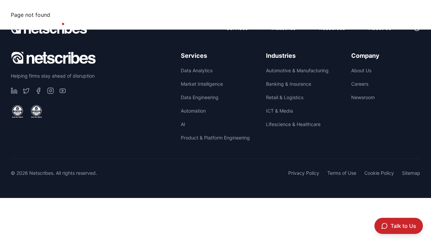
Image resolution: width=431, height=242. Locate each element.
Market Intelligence (202, 84)
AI (183, 124)
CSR (322, 8)
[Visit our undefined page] (14, 90)
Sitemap (411, 173)
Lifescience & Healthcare (293, 124)
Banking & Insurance (288, 84)
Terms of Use (341, 173)
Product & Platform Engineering (215, 137)
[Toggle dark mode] (417, 28)
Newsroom (403, 8)
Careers (359, 8)
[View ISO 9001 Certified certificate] (17, 111)
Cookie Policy (379, 173)
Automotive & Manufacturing (297, 70)
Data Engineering (200, 97)
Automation (193, 111)
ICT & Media (279, 111)
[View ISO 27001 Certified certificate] (36, 111)
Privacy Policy (303, 173)
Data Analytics (196, 70)
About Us (361, 70)
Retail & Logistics (284, 97)
